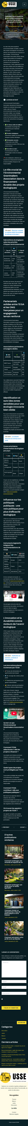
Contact (14, 1112)
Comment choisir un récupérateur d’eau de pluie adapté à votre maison (12, 912)
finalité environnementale (16, 702)
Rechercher (4, 1020)
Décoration (7, 864)
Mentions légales (14, 1114)
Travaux (4, 1038)
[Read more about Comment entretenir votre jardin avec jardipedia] (14, 928)
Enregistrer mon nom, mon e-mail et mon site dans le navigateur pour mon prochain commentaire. (13, 1001)
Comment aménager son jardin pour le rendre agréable (13, 886)
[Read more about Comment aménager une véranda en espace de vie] (14, 851)
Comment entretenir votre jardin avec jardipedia (14, 938)
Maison (3, 1036)
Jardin (12, 864)
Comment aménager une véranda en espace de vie (14, 861)
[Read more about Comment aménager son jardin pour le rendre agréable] (14, 875)
